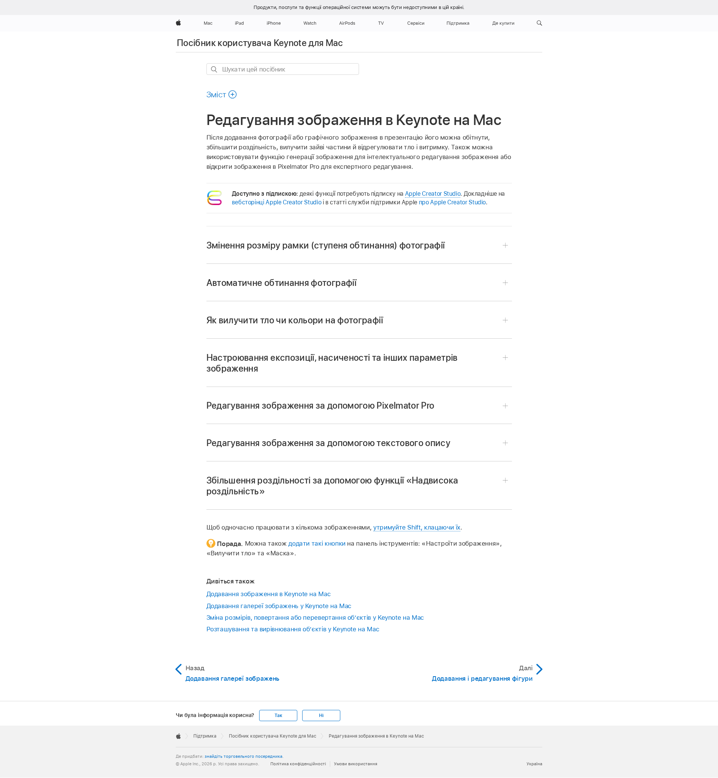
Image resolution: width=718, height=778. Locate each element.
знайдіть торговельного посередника (243, 756)
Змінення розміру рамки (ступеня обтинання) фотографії (325, 245)
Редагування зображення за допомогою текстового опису (328, 442)
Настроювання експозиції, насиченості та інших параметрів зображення (332, 363)
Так (278, 715)
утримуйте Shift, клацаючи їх (416, 527)
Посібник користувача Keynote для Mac (260, 42)
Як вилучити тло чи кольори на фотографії (294, 320)
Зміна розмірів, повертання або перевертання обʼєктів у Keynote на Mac (315, 617)
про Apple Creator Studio (452, 202)
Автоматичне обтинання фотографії (281, 282)
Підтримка (205, 736)
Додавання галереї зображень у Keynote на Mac (279, 606)
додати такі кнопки (317, 543)
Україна (534, 763)
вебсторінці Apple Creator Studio (277, 202)
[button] (539, 23)
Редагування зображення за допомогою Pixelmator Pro (320, 405)
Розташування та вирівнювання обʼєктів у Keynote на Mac (293, 629)
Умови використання (355, 763)
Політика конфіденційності (298, 763)
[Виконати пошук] (214, 69)
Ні (321, 715)
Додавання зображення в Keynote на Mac (268, 594)
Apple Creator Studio (433, 193)
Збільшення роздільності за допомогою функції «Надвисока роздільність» (332, 486)
